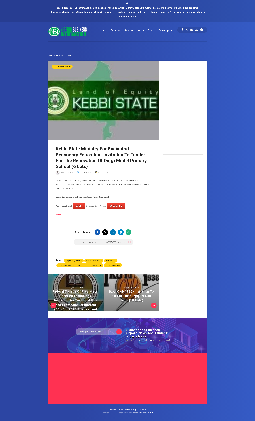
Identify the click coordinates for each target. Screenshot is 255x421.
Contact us (143, 410)
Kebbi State (110, 261)
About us (112, 410)
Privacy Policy (130, 410)
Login (58, 214)
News (140, 30)
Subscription (165, 30)
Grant (151, 30)
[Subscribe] (119, 331)
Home (103, 30)
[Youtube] (196, 29)
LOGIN (79, 206)
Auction (129, 30)
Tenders (115, 30)
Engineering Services (74, 261)
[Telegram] (201, 29)
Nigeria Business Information (142, 413)
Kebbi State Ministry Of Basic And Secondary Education (79, 265)
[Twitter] (187, 29)
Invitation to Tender (93, 261)
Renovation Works (113, 265)
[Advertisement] (183, 107)
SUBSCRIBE (116, 206)
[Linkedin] (191, 29)
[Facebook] (182, 29)
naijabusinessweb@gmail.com (74, 12)
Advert (120, 410)
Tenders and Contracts (62, 55)
